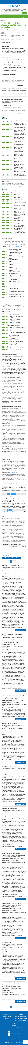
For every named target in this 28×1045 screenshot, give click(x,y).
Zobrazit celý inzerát (20, 630)
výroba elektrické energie (17, 32)
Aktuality (7, 1018)
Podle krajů (10, 557)
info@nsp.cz (14, 1039)
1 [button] (10, 561)
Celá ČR (4, 557)
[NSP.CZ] (14, 8)
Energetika (7, 16)
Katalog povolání (7, 1014)
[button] (9, 561)
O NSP (14, 1023)
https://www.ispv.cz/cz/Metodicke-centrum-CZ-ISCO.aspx (14, 470)
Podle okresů (17, 557)
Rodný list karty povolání (20, 1016)
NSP (3, 16)
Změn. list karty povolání (20, 1018)
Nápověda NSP (21, 1014)
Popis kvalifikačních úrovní (20, 119)
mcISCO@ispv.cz (13, 472)
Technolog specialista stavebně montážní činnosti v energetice (14, 17)
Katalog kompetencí (7, 1016)
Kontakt (14, 1025)
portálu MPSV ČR (5, 555)
